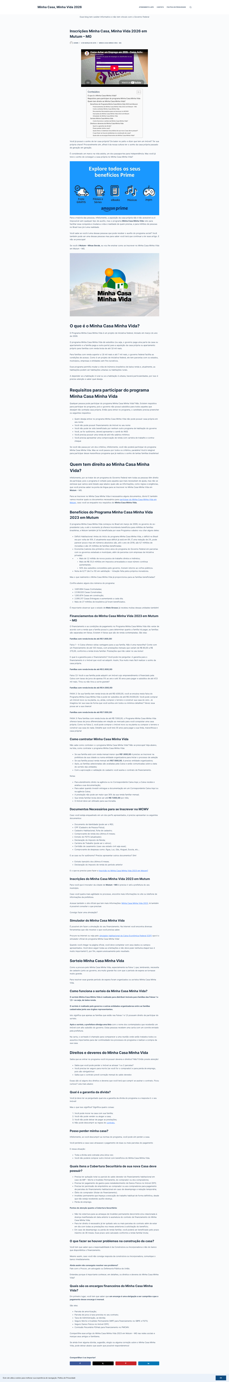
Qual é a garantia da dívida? (102, 126)
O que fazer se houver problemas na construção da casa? (112, 133)
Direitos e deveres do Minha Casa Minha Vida (106, 123)
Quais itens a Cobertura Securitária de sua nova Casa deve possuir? (115, 131)
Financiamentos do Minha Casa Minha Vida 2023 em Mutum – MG (115, 107)
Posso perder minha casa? (101, 128)
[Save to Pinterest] (125, 1363)
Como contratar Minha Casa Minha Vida (106, 109)
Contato (160, 7)
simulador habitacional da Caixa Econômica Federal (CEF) (125, 935)
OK (221, 1378)
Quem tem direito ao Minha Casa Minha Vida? (106, 101)
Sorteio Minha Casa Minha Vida (101, 118)
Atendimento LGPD (146, 7)
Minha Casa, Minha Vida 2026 (60, 7)
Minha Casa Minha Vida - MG (110, 43)
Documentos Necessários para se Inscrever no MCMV (111, 111)
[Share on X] (103, 1363)
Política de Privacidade (66, 1378)
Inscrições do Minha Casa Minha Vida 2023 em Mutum (111, 114)
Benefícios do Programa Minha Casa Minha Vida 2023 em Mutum (114, 104)
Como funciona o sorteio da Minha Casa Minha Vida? (110, 121)
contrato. (111, 1122)
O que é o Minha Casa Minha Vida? (102, 96)
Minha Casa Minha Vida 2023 (135, 903)
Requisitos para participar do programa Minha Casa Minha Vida (114, 98)
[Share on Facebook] (80, 1363)
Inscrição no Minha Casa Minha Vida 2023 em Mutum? (123, 870)
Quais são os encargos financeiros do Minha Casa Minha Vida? (114, 135)
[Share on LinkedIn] (148, 1363)
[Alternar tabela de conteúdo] (137, 92)
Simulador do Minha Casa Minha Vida (105, 116)
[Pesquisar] (190, 7)
